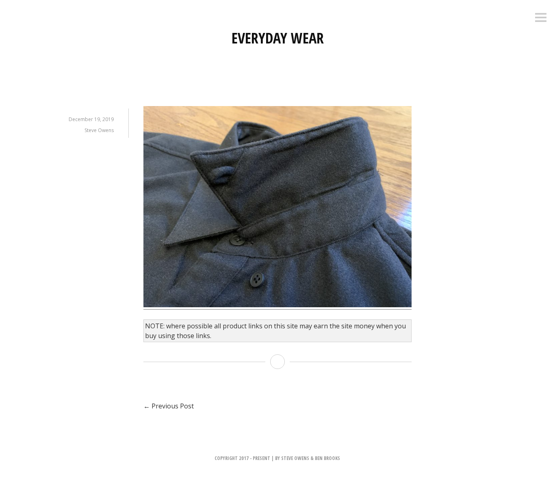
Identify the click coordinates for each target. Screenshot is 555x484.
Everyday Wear (278, 38)
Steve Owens (99, 130)
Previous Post (168, 406)
